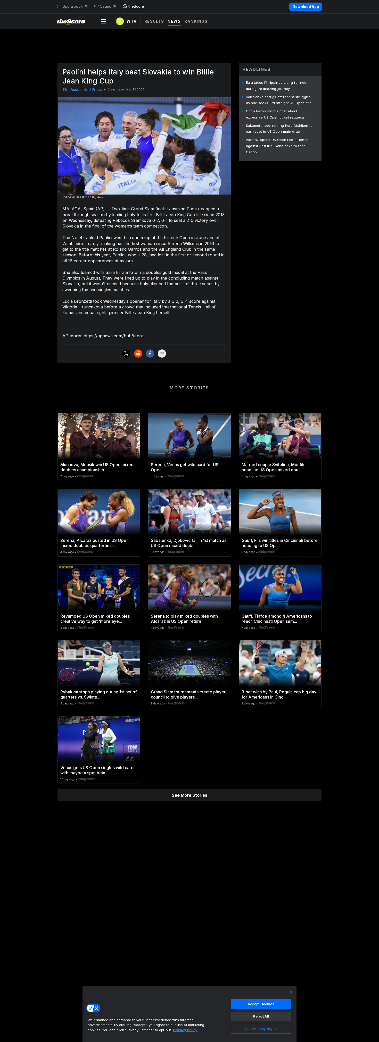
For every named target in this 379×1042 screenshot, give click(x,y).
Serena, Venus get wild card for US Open (184, 467)
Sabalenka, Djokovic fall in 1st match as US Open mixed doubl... (188, 543)
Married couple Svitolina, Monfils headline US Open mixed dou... (273, 467)
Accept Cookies (261, 1004)
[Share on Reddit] (138, 353)
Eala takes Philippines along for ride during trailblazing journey (276, 85)
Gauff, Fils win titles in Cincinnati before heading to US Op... (280, 543)
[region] (189, 1014)
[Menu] (103, 21)
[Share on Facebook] (150, 353)
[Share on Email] (162, 353)
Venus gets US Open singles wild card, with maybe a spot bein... (97, 770)
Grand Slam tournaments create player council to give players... (188, 694)
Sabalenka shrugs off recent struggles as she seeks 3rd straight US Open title (279, 100)
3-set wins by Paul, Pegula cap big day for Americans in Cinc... (279, 694)
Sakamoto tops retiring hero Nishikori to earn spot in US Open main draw (279, 128)
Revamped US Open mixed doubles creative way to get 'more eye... (95, 619)
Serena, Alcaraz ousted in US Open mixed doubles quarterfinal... (94, 543)
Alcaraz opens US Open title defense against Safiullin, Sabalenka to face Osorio (277, 146)
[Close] (291, 992)
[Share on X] (126, 353)
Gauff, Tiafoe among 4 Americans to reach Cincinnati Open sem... (277, 619)
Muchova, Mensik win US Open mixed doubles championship (97, 467)
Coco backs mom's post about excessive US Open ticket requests (275, 114)
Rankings (196, 21)
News (174, 21)
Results (154, 21)
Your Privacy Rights (261, 1029)
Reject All (261, 1016)
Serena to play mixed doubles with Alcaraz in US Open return (184, 619)
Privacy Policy (185, 1030)
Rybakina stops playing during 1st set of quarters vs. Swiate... (98, 694)
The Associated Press (82, 89)
